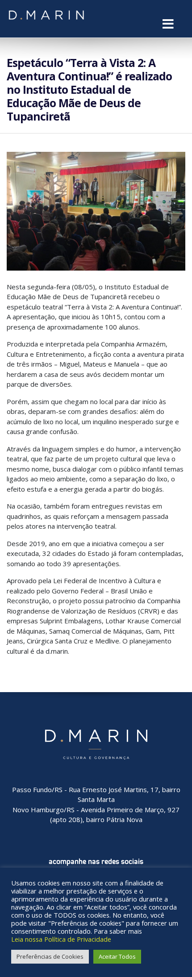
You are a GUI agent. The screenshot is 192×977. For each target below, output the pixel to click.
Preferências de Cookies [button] (50, 956)
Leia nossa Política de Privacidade (61, 939)
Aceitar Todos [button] (117, 956)
